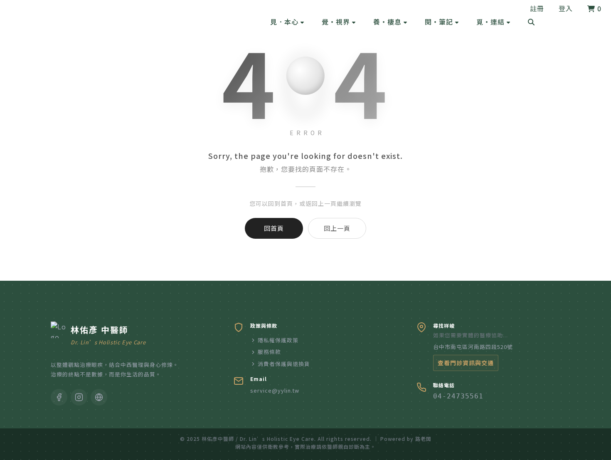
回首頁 (274, 228)
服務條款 (269, 352)
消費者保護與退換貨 (284, 364)
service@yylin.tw (274, 390)
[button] (287, 21)
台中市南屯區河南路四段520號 (473, 347)
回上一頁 (337, 228)
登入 (566, 8)
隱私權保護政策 (278, 340)
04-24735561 (458, 396)
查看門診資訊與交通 (466, 363)
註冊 (537, 8)
